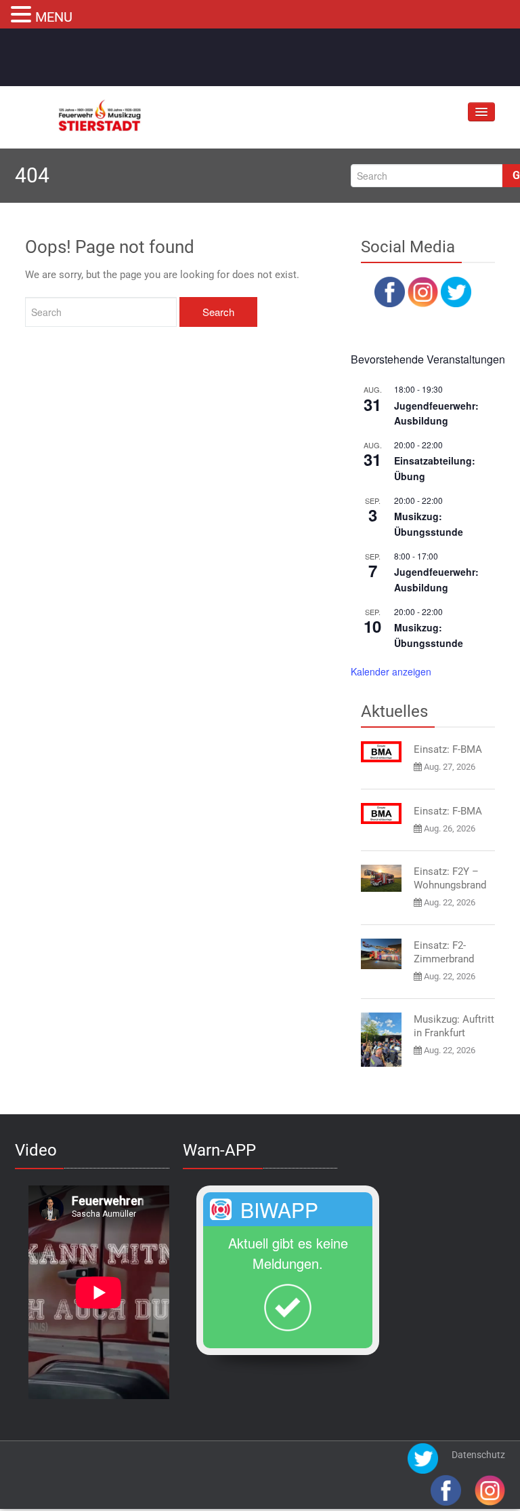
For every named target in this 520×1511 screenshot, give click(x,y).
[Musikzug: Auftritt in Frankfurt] (381, 1040)
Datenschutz (478, 1454)
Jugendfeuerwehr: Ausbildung (436, 413)
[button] (23, 13)
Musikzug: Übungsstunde (428, 523)
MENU (53, 17)
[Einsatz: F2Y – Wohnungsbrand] (381, 878)
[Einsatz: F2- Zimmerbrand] (381, 954)
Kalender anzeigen (391, 671)
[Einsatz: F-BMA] (381, 751)
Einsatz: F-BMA (448, 749)
